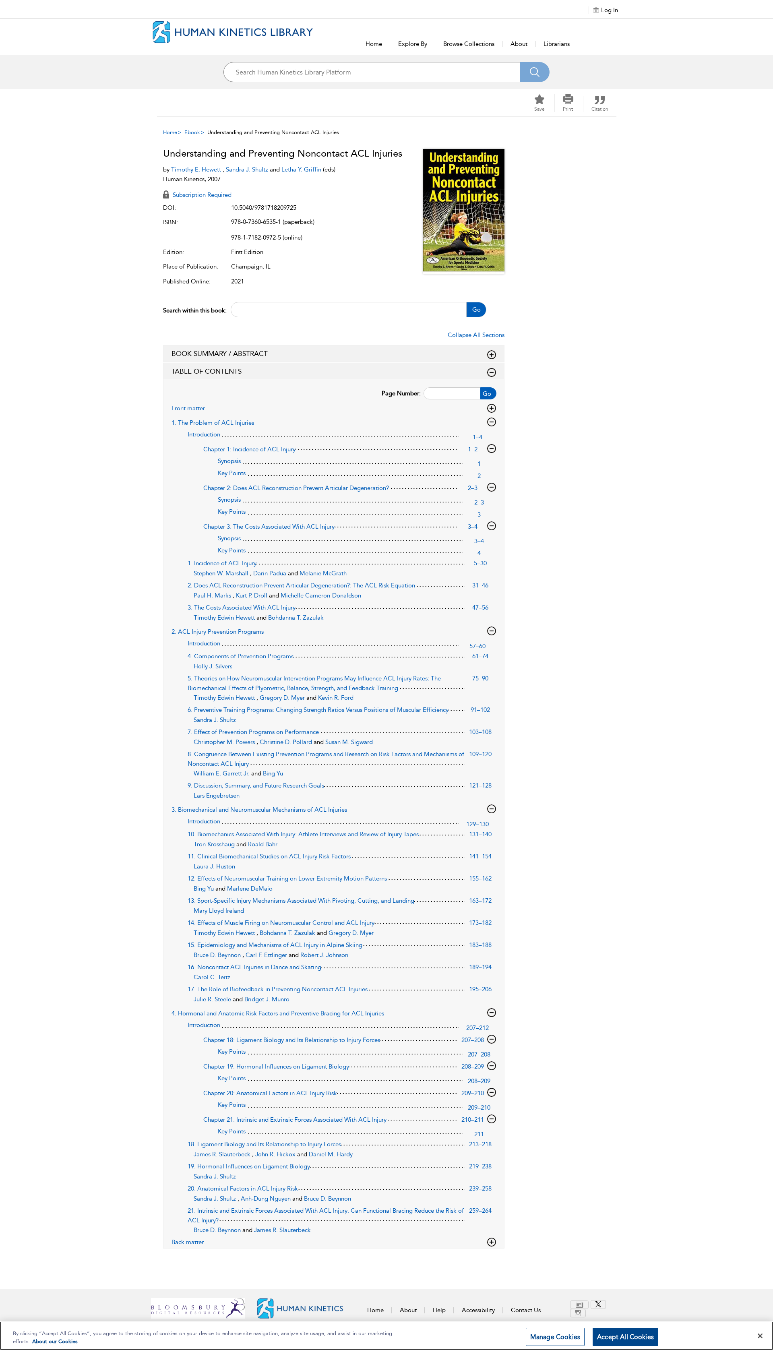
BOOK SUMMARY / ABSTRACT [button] (220, 353)
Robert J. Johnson (324, 955)
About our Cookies (55, 1341)
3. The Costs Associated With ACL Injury (242, 607)
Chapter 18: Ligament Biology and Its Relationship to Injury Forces (291, 1040)
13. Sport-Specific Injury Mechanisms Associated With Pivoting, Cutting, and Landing (301, 900)
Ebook (192, 132)
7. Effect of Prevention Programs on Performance (253, 732)
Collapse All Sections (476, 335)
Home (374, 44)
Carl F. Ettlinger (267, 955)
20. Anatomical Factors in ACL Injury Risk (243, 1188)
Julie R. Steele (213, 999)
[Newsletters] (579, 1304)
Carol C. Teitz (212, 977)
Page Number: (401, 393)
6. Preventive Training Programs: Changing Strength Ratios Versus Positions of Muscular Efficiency (318, 709)
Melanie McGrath (323, 573)
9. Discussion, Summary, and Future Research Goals (256, 785)
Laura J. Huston (214, 866)
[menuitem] (580, 1304)
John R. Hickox (276, 1154)
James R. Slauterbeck (223, 1154)
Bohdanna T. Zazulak (296, 617)
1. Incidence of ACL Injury (222, 563)
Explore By (412, 44)
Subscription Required (201, 194)
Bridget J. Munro (266, 999)
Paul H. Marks (213, 595)
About (519, 44)
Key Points (232, 473)
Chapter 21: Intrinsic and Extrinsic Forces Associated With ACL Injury (294, 1119)
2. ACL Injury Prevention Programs (218, 631)
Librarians (557, 44)
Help (439, 1310)
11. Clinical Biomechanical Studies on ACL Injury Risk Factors (269, 856)
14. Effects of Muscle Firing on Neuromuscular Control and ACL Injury (281, 922)
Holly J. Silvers (213, 666)
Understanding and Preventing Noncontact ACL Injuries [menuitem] (273, 132)
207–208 (472, 1040)
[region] (386, 1335)
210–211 (472, 1119)
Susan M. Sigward (349, 742)
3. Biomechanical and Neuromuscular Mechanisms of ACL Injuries (259, 809)
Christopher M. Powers (225, 742)
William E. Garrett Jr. (222, 773)
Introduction (204, 434)
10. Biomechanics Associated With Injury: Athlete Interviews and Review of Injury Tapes (303, 834)
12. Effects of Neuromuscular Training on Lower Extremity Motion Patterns (287, 878)
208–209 (472, 1066)
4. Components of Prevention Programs (240, 656)
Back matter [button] (188, 1242)
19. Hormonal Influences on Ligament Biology (249, 1166)
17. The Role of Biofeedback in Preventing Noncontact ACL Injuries (278, 989)
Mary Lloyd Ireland (219, 910)
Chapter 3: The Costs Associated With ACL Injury (269, 526)
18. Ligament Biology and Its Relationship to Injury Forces (264, 1144)
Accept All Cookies (625, 1337)
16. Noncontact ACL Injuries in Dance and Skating (254, 967)
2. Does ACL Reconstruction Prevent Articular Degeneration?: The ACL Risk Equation (301, 585)
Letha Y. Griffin (302, 169)
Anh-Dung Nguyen (266, 1198)
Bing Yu (273, 773)
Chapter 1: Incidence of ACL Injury (249, 449)
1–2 (472, 449)
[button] (568, 103)
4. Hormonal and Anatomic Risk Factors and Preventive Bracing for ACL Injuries (278, 1013)
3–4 (472, 526)
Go (476, 309)
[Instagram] (578, 1313)
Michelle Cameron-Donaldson (321, 595)
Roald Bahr (262, 844)
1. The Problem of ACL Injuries (213, 422)
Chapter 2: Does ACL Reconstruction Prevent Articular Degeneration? (296, 488)
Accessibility (478, 1310)
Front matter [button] (188, 408)
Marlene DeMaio (250, 888)
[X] (598, 1304)
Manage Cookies (555, 1337)
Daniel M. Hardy (331, 1154)
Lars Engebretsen (217, 795)
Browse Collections (468, 44)
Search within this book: (195, 310)
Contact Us (526, 1310)
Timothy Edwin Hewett (225, 617)
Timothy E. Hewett (197, 169)
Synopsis (229, 461)
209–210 (472, 1093)
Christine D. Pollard (287, 742)
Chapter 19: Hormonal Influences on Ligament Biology (276, 1066)
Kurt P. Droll (252, 595)
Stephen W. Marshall (222, 573)
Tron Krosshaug (215, 844)
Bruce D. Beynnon (218, 955)
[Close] (760, 1336)
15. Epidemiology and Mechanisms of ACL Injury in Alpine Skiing (275, 945)
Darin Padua (270, 573)
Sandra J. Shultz (248, 169)
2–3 (472, 488)
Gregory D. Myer (283, 697)
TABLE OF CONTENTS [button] (207, 371)
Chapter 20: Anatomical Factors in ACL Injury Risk (270, 1093)
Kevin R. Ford (335, 697)
